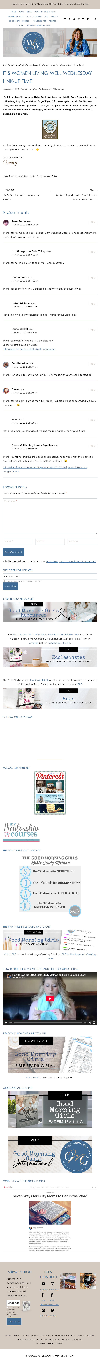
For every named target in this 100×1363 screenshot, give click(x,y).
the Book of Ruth (39, 680)
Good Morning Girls (29, 1339)
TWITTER (53, 1316)
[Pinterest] (78, 19)
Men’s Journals (86, 1335)
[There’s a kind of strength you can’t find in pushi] (50, 730)
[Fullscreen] (94, 1022)
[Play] (6, 1022)
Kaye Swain (18, 221)
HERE (79, 684)
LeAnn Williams (20, 303)
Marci (14, 419)
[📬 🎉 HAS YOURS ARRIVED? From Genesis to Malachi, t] (18, 730)
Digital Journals (65, 1335)
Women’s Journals (42, 1335)
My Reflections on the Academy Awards (21, 195)
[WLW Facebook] (70, 19)
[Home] (4, 65)
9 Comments (58, 89)
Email (40, 541)
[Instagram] (74, 19)
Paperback (54, 643)
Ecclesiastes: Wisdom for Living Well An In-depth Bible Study (46, 634)
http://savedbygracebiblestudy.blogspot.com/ (29, 349)
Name (8, 541)
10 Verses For (52, 1339)
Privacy (70, 1356)
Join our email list (20, 4)
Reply (92, 222)
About (17, 1335)
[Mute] (90, 1022)
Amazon (34, 643)
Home (8, 1335)
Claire (15, 389)
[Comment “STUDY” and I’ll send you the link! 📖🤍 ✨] (50, 748)
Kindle (66, 643)
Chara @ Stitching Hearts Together (32, 445)
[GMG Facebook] (88, 19)
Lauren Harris (19, 277)
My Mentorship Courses (38, 26)
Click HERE (10, 954)
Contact (20, 26)
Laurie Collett (19, 328)
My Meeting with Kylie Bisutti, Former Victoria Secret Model (76, 195)
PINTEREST (44, 1316)
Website (73, 541)
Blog (26, 1335)
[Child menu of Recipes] (33, 18)
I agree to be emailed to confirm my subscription (23, 581)
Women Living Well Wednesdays (35, 89)
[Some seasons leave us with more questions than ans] (81, 748)
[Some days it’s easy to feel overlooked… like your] (18, 748)
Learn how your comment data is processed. (71, 561)
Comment (10, 501)
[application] (50, 998)
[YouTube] (65, 19)
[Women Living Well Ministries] (50, 42)
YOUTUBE (44, 1289)
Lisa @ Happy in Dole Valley (28, 251)
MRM (62, 1356)
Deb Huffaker (19, 363)
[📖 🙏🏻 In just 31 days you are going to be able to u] (81, 730)
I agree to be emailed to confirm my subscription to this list (13, 1312)
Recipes (66, 1339)
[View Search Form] (95, 18)
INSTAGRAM (54, 1289)
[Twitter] (83, 19)
